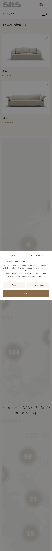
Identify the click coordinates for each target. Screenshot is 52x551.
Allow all (26, 293)
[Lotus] (26, 103)
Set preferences (38, 285)
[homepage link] (12, 6)
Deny (14, 285)
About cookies (37, 255)
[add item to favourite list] (46, 38)
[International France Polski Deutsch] (41, 4)
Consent (12, 255)
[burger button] (47, 5)
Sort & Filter (12, 14)
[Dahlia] (26, 56)
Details (23, 255)
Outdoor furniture (7, 76)
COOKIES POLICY (36, 408)
